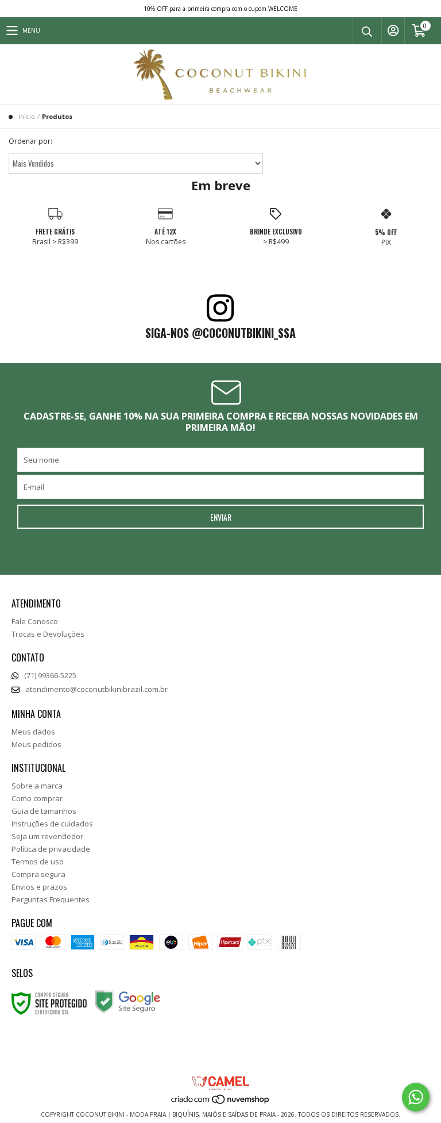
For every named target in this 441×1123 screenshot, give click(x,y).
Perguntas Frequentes (50, 899)
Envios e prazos (39, 887)
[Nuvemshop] (221, 1103)
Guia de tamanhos (43, 811)
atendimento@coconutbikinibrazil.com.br (96, 689)
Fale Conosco (34, 621)
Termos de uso (37, 861)
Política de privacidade (50, 849)
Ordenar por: (30, 141)
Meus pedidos (36, 744)
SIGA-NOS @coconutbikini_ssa (220, 332)
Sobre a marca (37, 785)
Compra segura (38, 874)
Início (26, 116)
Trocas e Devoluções (47, 634)
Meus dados (33, 731)
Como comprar (37, 798)
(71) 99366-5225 (50, 675)
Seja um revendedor (47, 836)
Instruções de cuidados (52, 823)
